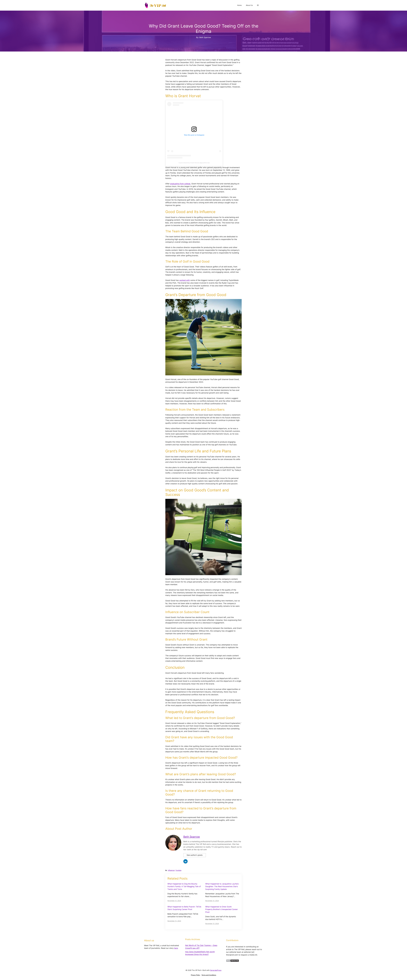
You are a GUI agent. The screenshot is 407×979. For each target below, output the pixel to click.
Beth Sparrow (191, 868)
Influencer (171, 902)
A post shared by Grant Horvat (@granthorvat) (194, 194)
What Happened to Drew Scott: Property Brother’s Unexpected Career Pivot (221, 941)
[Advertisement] (203, 55)
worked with (184, 312)
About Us (249, 5)
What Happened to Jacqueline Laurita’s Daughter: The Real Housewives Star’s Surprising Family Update (222, 918)
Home (239, 5)
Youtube (178, 902)
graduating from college (180, 215)
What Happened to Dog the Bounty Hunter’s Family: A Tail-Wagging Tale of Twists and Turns (184, 918)
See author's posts (195, 887)
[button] (258, 5)
